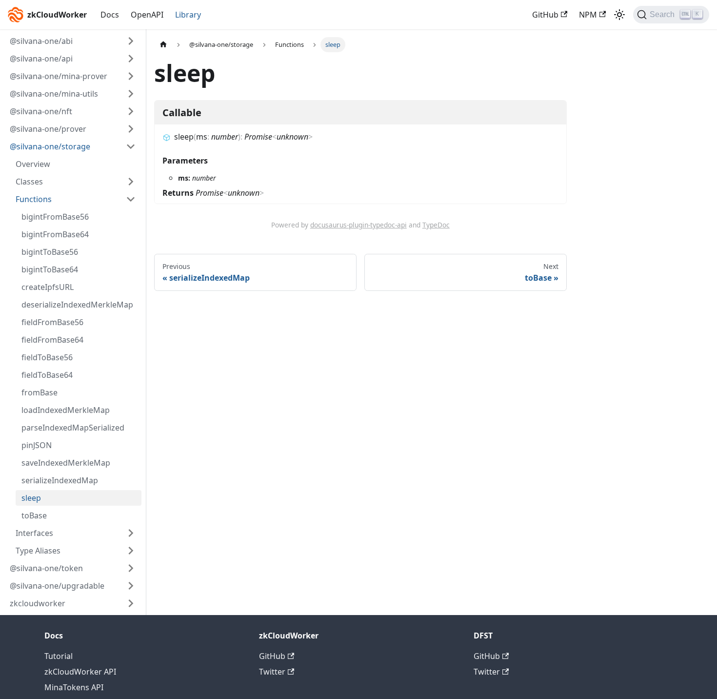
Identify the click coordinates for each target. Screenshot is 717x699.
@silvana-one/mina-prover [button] (58, 76)
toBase (34, 515)
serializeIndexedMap (59, 480)
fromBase (39, 392)
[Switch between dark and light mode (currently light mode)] (619, 14)
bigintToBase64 (49, 269)
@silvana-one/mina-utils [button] (54, 93)
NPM (588, 14)
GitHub (545, 14)
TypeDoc (436, 224)
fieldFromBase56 (52, 322)
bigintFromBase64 (55, 234)
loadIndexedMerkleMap (65, 410)
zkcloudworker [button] (37, 603)
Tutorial (58, 656)
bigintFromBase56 (55, 216)
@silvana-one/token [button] (46, 568)
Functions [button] (34, 199)
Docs (109, 14)
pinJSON (36, 445)
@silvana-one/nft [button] (41, 111)
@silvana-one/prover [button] (48, 128)
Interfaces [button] (34, 533)
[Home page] (163, 44)
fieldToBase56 (47, 357)
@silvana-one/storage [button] (50, 146)
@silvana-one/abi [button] (41, 41)
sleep (31, 498)
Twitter (272, 671)
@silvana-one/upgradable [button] (57, 585)
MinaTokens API (73, 687)
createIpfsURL (47, 287)
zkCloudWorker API (80, 671)
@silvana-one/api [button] (41, 58)
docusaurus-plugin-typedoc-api (358, 224)
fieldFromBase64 (52, 339)
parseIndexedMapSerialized (72, 427)
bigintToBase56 (49, 252)
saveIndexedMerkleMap (65, 462)
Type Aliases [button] (38, 550)
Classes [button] (29, 181)
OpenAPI (147, 14)
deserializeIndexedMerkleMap (77, 304)
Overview (33, 164)
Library (188, 14)
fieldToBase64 (47, 375)
